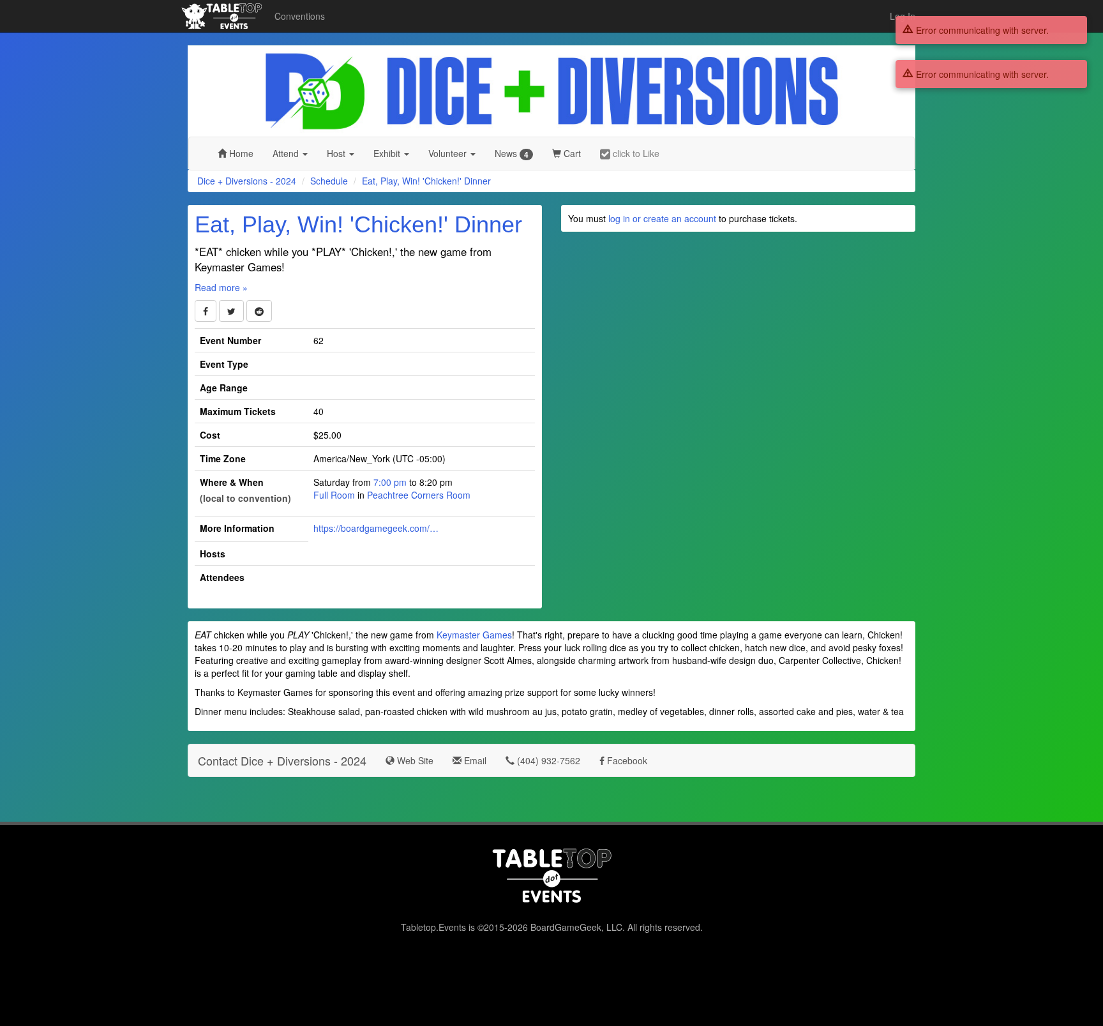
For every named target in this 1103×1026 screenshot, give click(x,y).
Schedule (329, 180)
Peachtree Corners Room (418, 494)
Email (473, 760)
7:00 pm (391, 482)
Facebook (625, 760)
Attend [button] (287, 153)
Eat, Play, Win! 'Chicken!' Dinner (426, 180)
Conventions (299, 16)
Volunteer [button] (448, 153)
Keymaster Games (474, 634)
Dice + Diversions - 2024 (246, 180)
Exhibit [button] (388, 153)
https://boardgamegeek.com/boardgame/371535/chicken (377, 528)
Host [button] (337, 153)
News (512, 153)
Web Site (413, 760)
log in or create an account (662, 218)
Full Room (334, 494)
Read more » (221, 287)
